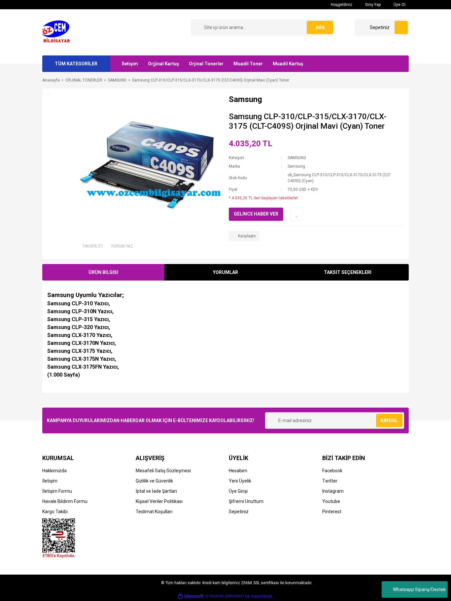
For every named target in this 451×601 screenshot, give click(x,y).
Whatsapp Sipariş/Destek (419, 589)
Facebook (332, 470)
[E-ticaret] (224, 596)
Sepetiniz (239, 511)
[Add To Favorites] (296, 214)
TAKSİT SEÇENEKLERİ (347, 272)
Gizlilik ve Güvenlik (154, 481)
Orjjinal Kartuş (163, 63)
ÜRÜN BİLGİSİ (103, 272)
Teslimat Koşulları (154, 511)
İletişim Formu (57, 491)
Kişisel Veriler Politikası (159, 501)
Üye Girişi (238, 491)
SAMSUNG (297, 157)
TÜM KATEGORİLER (76, 63)
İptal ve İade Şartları (156, 491)
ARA (320, 27)
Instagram (333, 491)
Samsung (296, 166)
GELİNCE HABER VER (256, 214)
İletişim (130, 63)
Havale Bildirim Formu (64, 501)
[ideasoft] (191, 596)
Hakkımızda (54, 470)
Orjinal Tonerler (206, 63)
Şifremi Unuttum (246, 501)
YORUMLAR (225, 272)
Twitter (329, 481)
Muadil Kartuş (288, 63)
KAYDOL (389, 420)
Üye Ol (399, 4)
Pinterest (331, 511)
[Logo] (58, 32)
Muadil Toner (248, 63)
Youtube (331, 501)
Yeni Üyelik (240, 481)
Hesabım (238, 470)
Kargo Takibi (55, 511)
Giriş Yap (372, 4)
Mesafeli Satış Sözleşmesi (163, 470)
